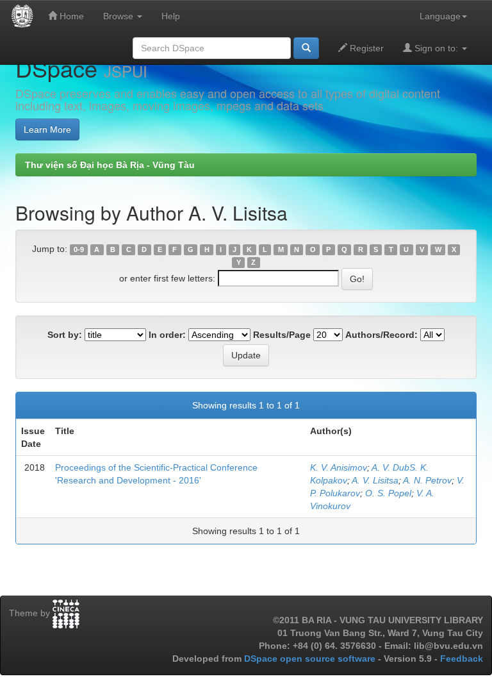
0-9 (79, 249)
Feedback (461, 658)
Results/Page (282, 335)
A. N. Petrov (427, 480)
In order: (167, 335)
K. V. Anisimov (338, 467)
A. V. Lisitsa (375, 480)
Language (440, 16)
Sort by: (64, 335)
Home (70, 16)
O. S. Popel (388, 493)
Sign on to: (436, 48)
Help (170, 16)
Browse (119, 16)
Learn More (47, 129)
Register (365, 48)
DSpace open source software (311, 658)
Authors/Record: (381, 335)
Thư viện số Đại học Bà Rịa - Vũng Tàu (110, 165)
